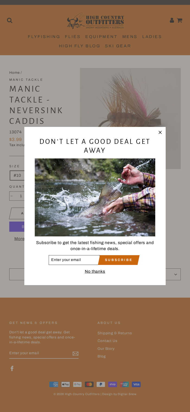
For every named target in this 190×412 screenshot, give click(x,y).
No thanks (95, 271)
